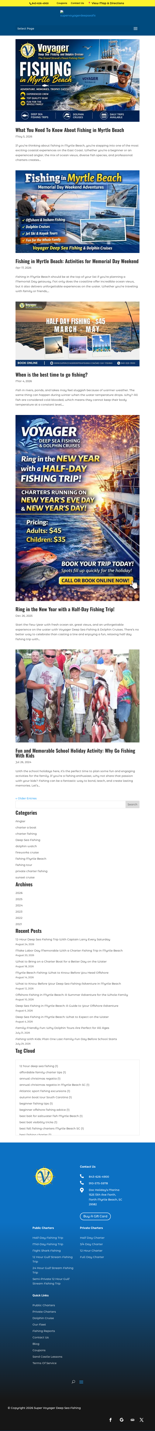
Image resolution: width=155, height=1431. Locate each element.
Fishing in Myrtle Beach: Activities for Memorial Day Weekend (77, 261)
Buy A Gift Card (95, 1216)
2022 (19, 918)
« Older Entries (26, 798)
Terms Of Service (45, 1363)
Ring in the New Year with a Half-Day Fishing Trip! (65, 609)
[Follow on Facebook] (110, 1420)
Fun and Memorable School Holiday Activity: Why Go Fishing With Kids (75, 753)
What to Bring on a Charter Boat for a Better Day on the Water (61, 961)
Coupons (62, 3)
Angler (20, 821)
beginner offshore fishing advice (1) (44, 1109)
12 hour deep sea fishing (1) (38, 1066)
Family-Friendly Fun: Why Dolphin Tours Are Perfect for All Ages (62, 1028)
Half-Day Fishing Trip (48, 1237)
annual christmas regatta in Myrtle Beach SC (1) (54, 1085)
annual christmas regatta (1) (39, 1078)
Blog (36, 1344)
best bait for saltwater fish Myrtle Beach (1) (51, 1116)
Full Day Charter (92, 1257)
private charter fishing (31, 871)
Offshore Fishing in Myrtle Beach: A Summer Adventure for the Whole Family (72, 995)
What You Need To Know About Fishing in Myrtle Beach (70, 129)
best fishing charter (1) (35, 1134)
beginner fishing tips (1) (36, 1103)
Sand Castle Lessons (47, 1356)
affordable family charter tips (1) (42, 1072)
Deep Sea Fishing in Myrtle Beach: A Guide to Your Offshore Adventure (67, 1006)
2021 (19, 924)
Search (132, 804)
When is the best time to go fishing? (52, 374)
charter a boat (26, 827)
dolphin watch (26, 846)
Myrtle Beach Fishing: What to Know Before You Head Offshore (62, 972)
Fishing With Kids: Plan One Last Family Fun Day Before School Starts (66, 1039)
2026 (19, 893)
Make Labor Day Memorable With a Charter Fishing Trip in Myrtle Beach (69, 950)
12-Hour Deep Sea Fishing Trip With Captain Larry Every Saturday (63, 939)
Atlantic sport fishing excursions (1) (44, 1091)
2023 (19, 911)
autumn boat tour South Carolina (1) (45, 1097)
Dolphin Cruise (43, 1318)
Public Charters (44, 1305)
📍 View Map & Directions (106, 3)
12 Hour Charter (91, 1250)
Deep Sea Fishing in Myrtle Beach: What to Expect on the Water (62, 1017)
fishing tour (24, 865)
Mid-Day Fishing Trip (48, 1244)
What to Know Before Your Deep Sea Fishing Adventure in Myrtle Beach (68, 983)
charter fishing (26, 833)
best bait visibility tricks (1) (38, 1122)
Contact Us (77, 3)
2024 (19, 905)
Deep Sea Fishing (28, 840)
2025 (19, 899)
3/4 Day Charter (91, 1244)
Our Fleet (39, 1324)
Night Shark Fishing (47, 1250)
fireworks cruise (27, 852)
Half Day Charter (92, 1237)
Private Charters (44, 1311)
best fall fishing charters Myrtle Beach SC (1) (51, 1128)
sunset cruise (25, 877)
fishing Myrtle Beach (31, 858)
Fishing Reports (44, 1331)
